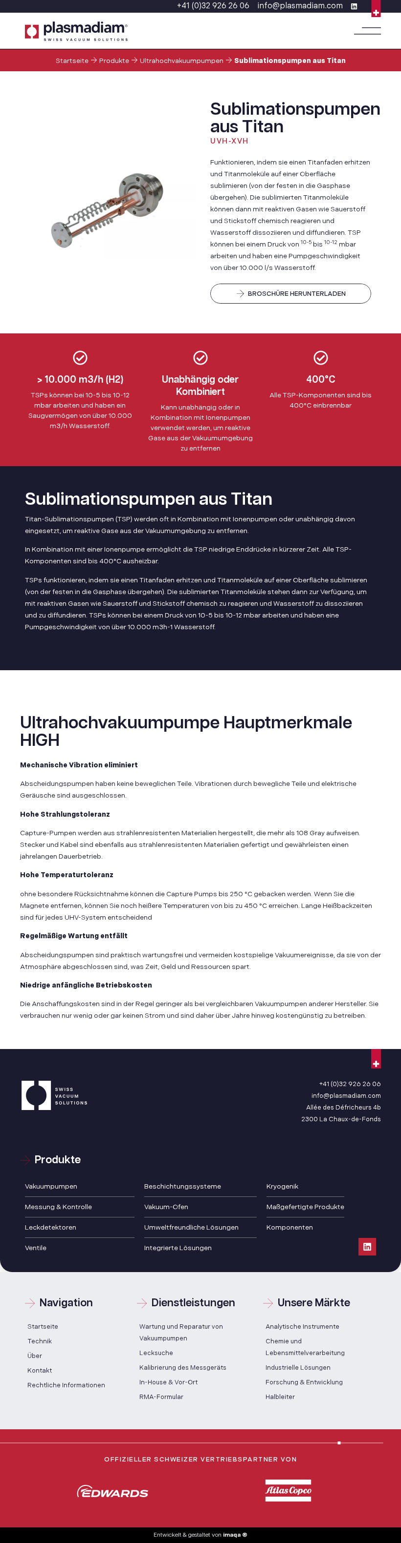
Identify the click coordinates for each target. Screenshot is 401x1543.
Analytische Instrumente (302, 1327)
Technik (39, 1341)
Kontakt (39, 1371)
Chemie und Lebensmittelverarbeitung (305, 1347)
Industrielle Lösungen (298, 1368)
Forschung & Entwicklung (304, 1382)
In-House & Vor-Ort (168, 1382)
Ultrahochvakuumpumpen (181, 61)
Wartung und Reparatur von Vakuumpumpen (181, 1332)
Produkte (114, 61)
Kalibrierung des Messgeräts (182, 1368)
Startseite (72, 61)
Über (34, 1356)
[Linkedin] (367, 1246)
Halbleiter (280, 1397)
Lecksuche (156, 1353)
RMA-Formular (161, 1397)
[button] (367, 31)
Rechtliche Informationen (66, 1385)
